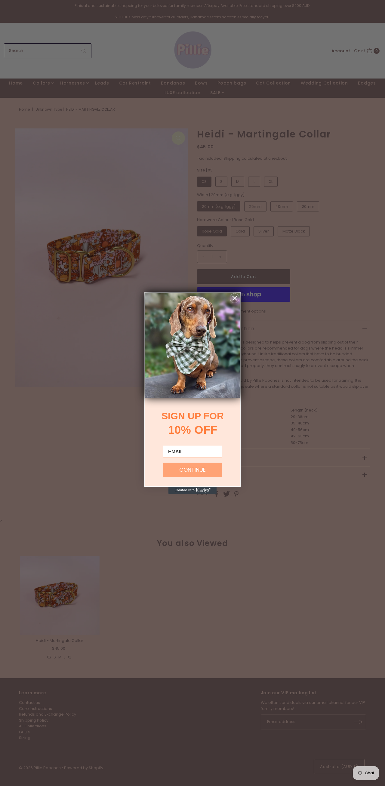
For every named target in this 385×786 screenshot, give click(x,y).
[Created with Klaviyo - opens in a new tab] (192, 490)
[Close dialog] (234, 298)
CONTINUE (192, 469)
